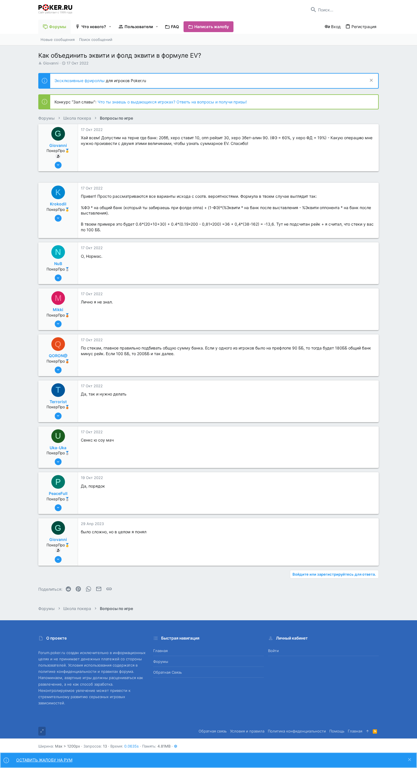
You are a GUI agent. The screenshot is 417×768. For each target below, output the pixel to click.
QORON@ (58, 355)
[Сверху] (367, 731)
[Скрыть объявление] (370, 81)
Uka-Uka (58, 447)
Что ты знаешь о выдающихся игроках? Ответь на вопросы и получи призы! (172, 101)
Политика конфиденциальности (297, 731)
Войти (273, 650)
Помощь (336, 731)
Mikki (58, 309)
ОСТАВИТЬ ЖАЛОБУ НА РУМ (44, 759)
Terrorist (58, 401)
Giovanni (50, 63)
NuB (58, 263)
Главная (160, 650)
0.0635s (131, 746)
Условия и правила (247, 731)
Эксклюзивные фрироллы (80, 80)
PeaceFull (58, 493)
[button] (110, 26)
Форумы (160, 661)
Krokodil (58, 203)
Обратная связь (167, 672)
